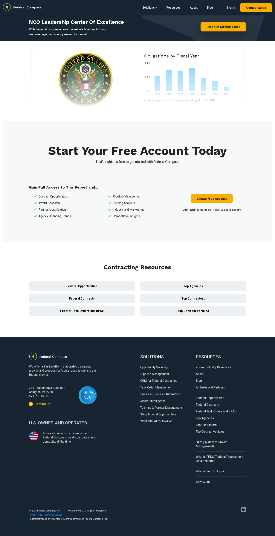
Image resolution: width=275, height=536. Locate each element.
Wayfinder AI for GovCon (156, 421)
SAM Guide (203, 482)
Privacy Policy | (37, 515)
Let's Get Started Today (223, 27)
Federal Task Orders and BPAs (82, 311)
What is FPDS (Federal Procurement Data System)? (219, 459)
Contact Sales (256, 8)
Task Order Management (156, 387)
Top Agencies (193, 286)
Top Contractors (193, 298)
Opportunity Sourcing (154, 367)
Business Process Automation (160, 394)
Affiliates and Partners (210, 387)
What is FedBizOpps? (210, 471)
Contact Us (42, 404)
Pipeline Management (154, 374)
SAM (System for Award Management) (211, 444)
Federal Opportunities (81, 286)
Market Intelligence (153, 401)
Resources (173, 7)
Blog (210, 7)
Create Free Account (212, 199)
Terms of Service (53, 515)
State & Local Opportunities (158, 414)
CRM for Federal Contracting (158, 380)
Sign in (231, 7)
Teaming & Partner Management (161, 407)
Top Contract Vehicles (193, 311)
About (194, 7)
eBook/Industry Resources (213, 367)
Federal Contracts (82, 298)
